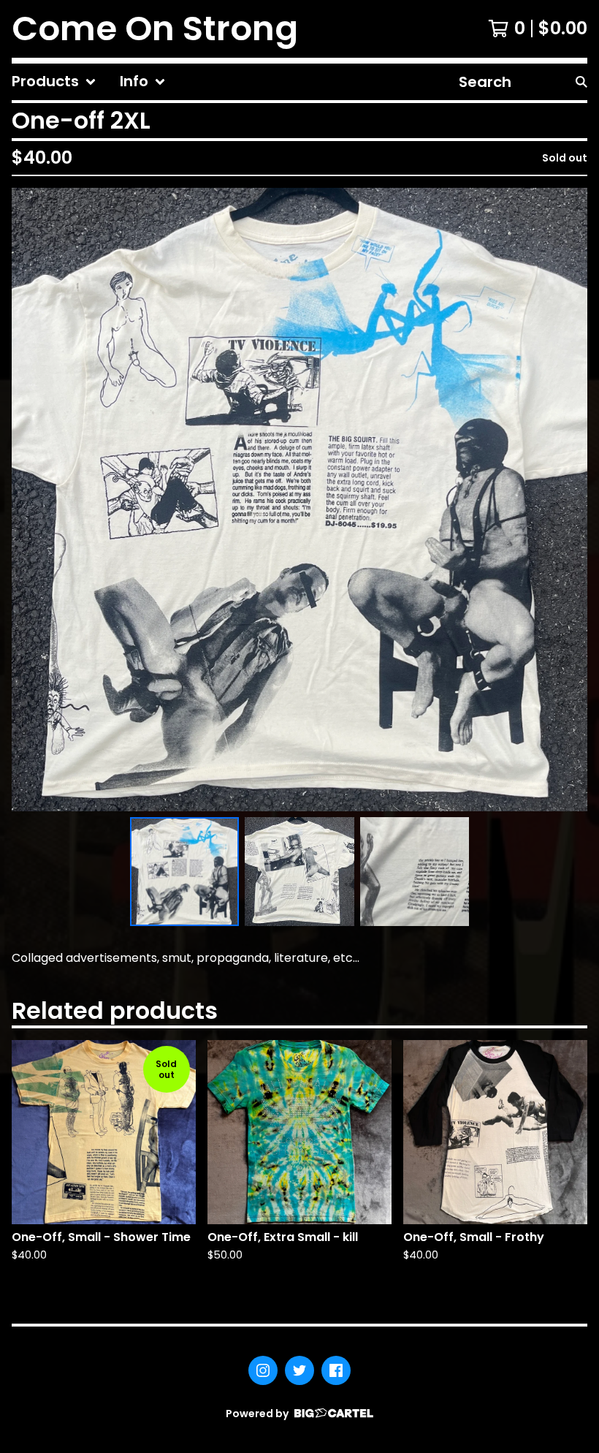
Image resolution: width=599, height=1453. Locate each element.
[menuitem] (54, 82)
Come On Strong (155, 29)
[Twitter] (299, 1370)
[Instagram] (263, 1370)
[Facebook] (336, 1370)
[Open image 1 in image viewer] (299, 499)
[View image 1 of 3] (185, 872)
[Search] (581, 82)
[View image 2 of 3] (299, 872)
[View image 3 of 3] (415, 872)
